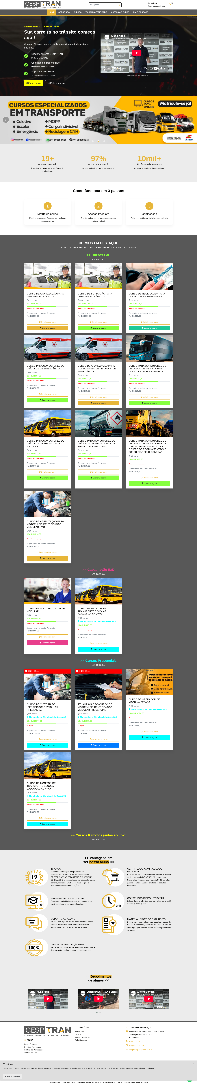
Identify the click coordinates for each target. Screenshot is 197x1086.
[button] (96, 1012)
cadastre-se (160, 6)
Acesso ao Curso (82, 1037)
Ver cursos (35, 83)
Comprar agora (48, 328)
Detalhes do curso (49, 322)
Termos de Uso (30, 1053)
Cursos (78, 1034)
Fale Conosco (81, 1040)
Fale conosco (57, 83)
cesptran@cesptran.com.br (140, 1050)
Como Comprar (30, 1044)
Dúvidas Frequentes (32, 1047)
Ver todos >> (98, 259)
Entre (150, 6)
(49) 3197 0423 (135, 1041)
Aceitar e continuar (13, 1076)
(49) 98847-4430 (136, 1046)
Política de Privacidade (33, 1050)
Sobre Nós (79, 1032)
